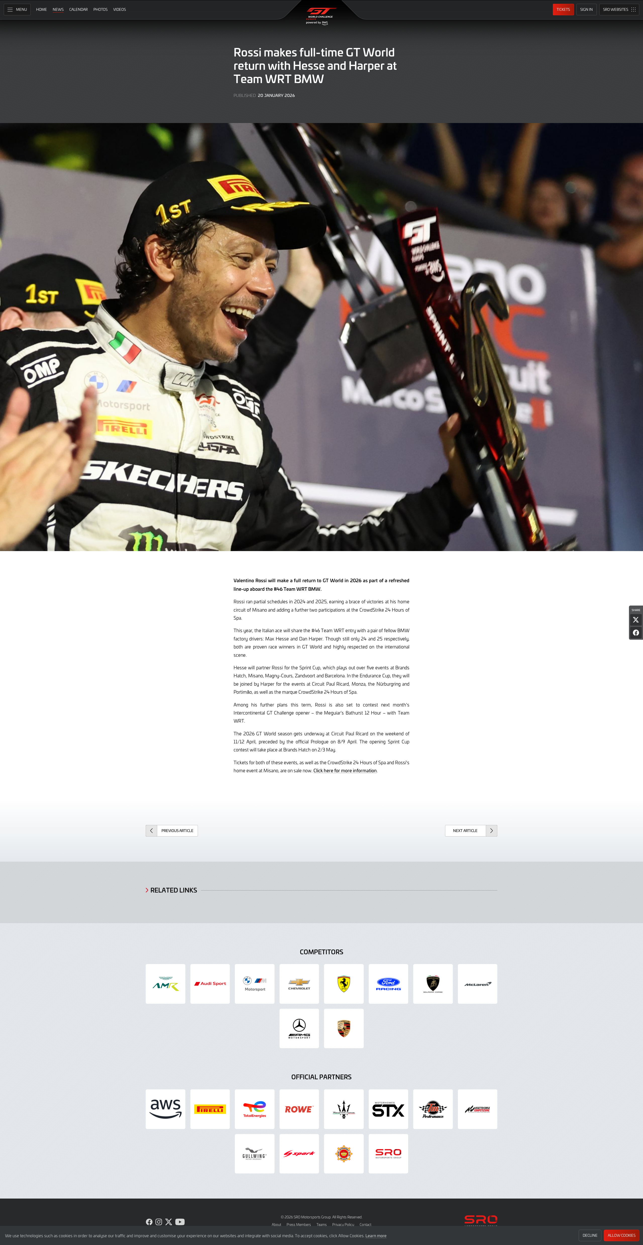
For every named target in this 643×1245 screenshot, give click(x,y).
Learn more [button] (376, 1235)
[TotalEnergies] (255, 1109)
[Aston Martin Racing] (165, 984)
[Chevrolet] (299, 984)
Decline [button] (590, 1235)
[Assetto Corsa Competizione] (478, 1109)
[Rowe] (299, 1109)
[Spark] (299, 1154)
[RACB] (344, 1154)
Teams (321, 1224)
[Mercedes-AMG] (299, 1028)
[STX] (388, 1109)
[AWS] (165, 1109)
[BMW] (255, 984)
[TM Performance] (433, 1109)
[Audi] (210, 984)
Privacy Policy (343, 1224)
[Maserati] (344, 1109)
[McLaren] (478, 984)
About (276, 1224)
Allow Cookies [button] (621, 1235)
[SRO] (388, 1154)
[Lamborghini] (433, 984)
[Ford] (388, 984)
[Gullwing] (255, 1154)
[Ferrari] (344, 984)
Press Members (299, 1224)
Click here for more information (345, 770)
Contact (365, 1224)
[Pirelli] (210, 1109)
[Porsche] (344, 1028)
